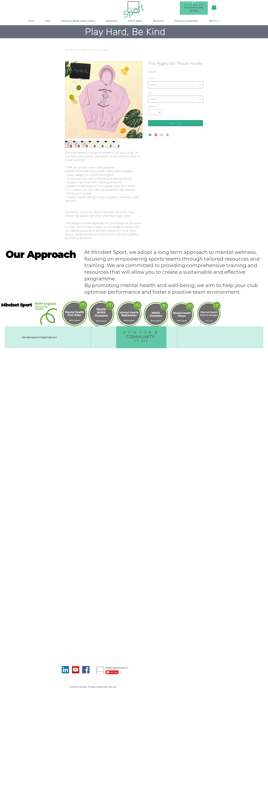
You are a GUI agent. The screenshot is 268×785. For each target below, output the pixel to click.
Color (151, 78)
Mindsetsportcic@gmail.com (39, 337)
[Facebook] (85, 669)
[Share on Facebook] (150, 135)
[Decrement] (150, 112)
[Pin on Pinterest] (156, 135)
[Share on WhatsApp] (162, 135)
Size (151, 92)
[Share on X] (168, 135)
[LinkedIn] (65, 669)
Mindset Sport (16, 305)
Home (68, 49)
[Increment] (160, 112)
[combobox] (175, 84)
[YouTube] (75, 669)
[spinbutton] (155, 112)
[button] (214, 6)
